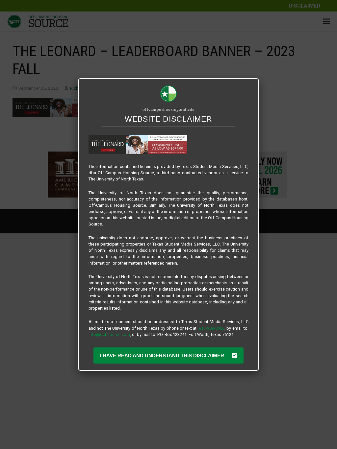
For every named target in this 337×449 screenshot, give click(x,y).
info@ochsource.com (109, 334)
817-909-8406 (211, 328)
